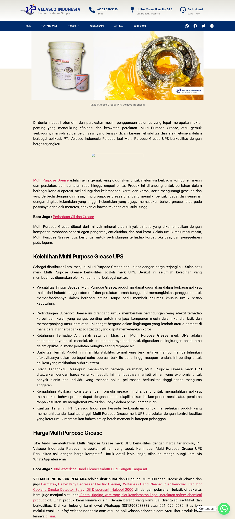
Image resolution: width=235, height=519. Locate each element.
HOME (28, 26)
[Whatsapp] (187, 26)
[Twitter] (203, 26)
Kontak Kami (97, 26)
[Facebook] (195, 26)
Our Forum (139, 26)
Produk (72, 26)
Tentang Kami (49, 26)
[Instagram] (212, 26)
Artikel (118, 26)
